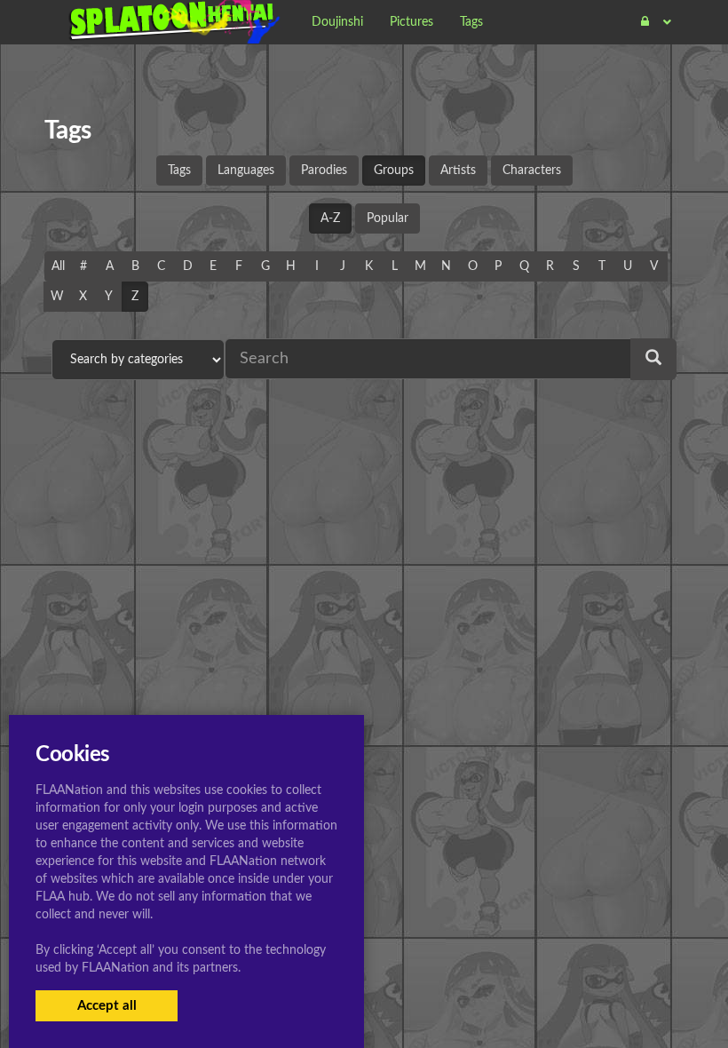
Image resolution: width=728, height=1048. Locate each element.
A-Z (330, 218)
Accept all (107, 1005)
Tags (179, 170)
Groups (394, 170)
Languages (246, 170)
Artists (458, 170)
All (58, 266)
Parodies (324, 170)
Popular (387, 218)
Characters (531, 170)
